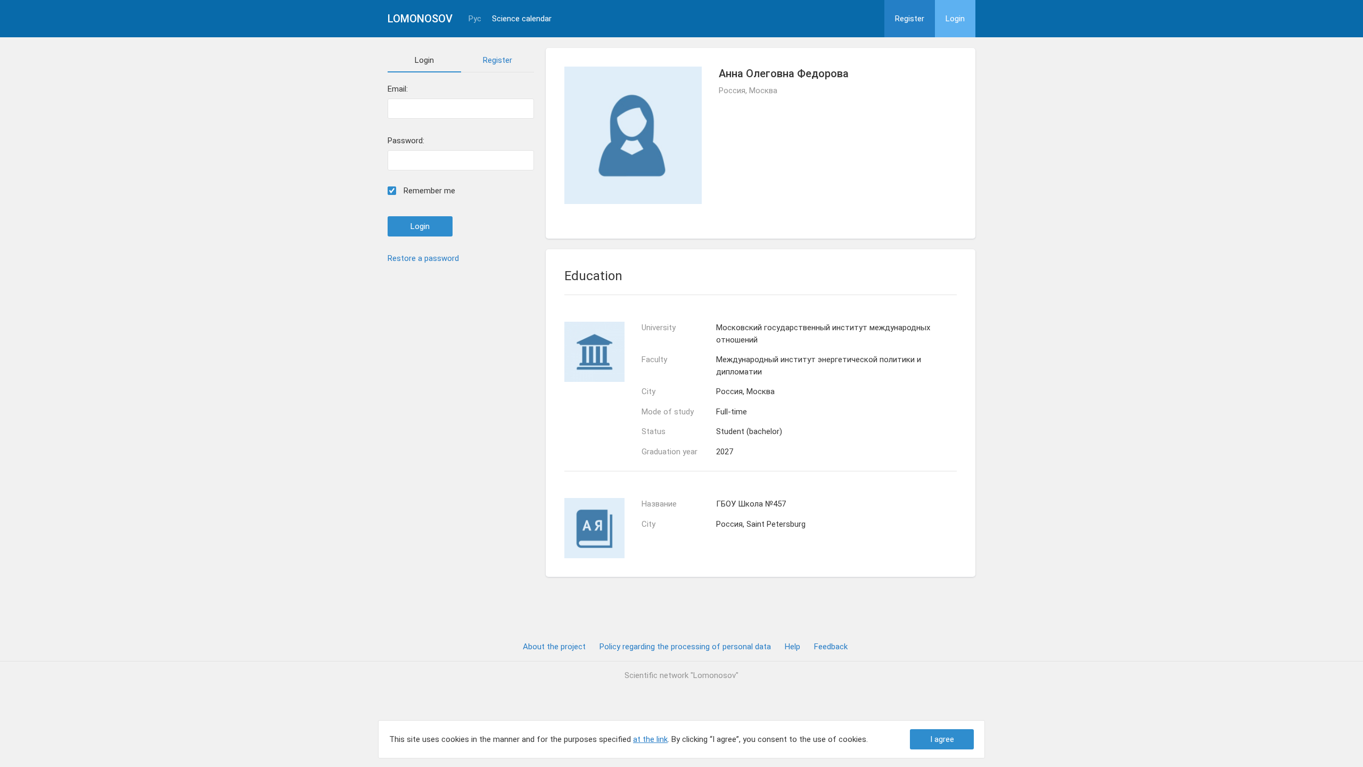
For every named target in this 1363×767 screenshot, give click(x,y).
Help (792, 646)
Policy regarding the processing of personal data (685, 646)
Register (909, 18)
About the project (554, 646)
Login (955, 18)
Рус (475, 19)
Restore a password (423, 258)
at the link (650, 739)
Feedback (831, 646)
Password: (406, 141)
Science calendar (522, 19)
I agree (942, 739)
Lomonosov (420, 18)
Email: (398, 89)
